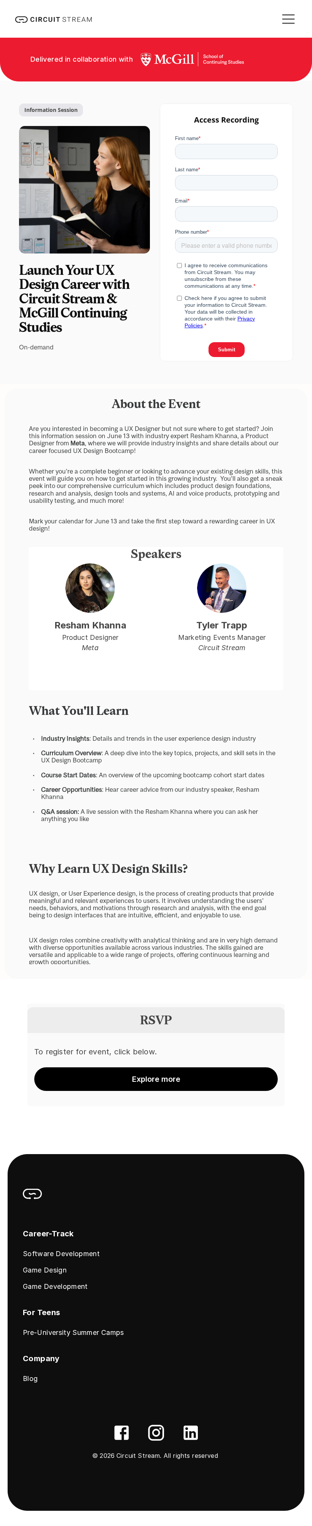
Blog (30, 1378)
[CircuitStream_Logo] (32, 1194)
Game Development (55, 1286)
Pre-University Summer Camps (73, 1332)
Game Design (45, 1270)
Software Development (61, 1254)
